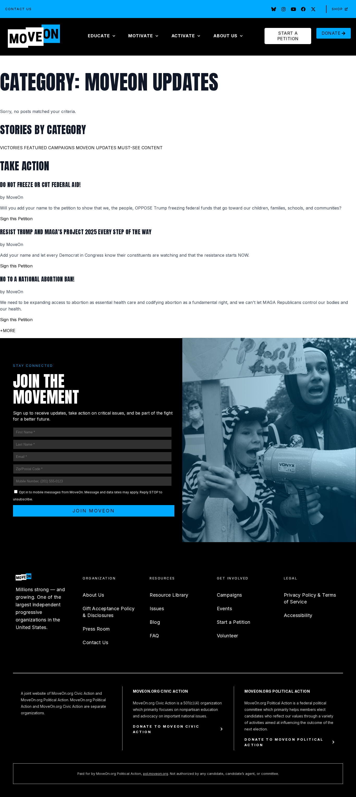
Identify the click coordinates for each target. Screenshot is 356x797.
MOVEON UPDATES (96, 147)
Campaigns (229, 595)
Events (224, 608)
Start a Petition (233, 622)
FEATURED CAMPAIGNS (49, 147)
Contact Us (18, 9)
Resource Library (169, 595)
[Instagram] (284, 9)
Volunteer (227, 635)
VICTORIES (11, 147)
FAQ (154, 635)
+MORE (7, 330)
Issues (157, 608)
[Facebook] (303, 9)
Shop (337, 9)
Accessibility (298, 615)
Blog (155, 622)
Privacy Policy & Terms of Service (310, 598)
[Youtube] (293, 9)
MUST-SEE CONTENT (140, 147)
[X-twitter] (313, 9)
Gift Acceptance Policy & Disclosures (109, 612)
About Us (93, 595)
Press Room (96, 629)
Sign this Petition (16, 218)
